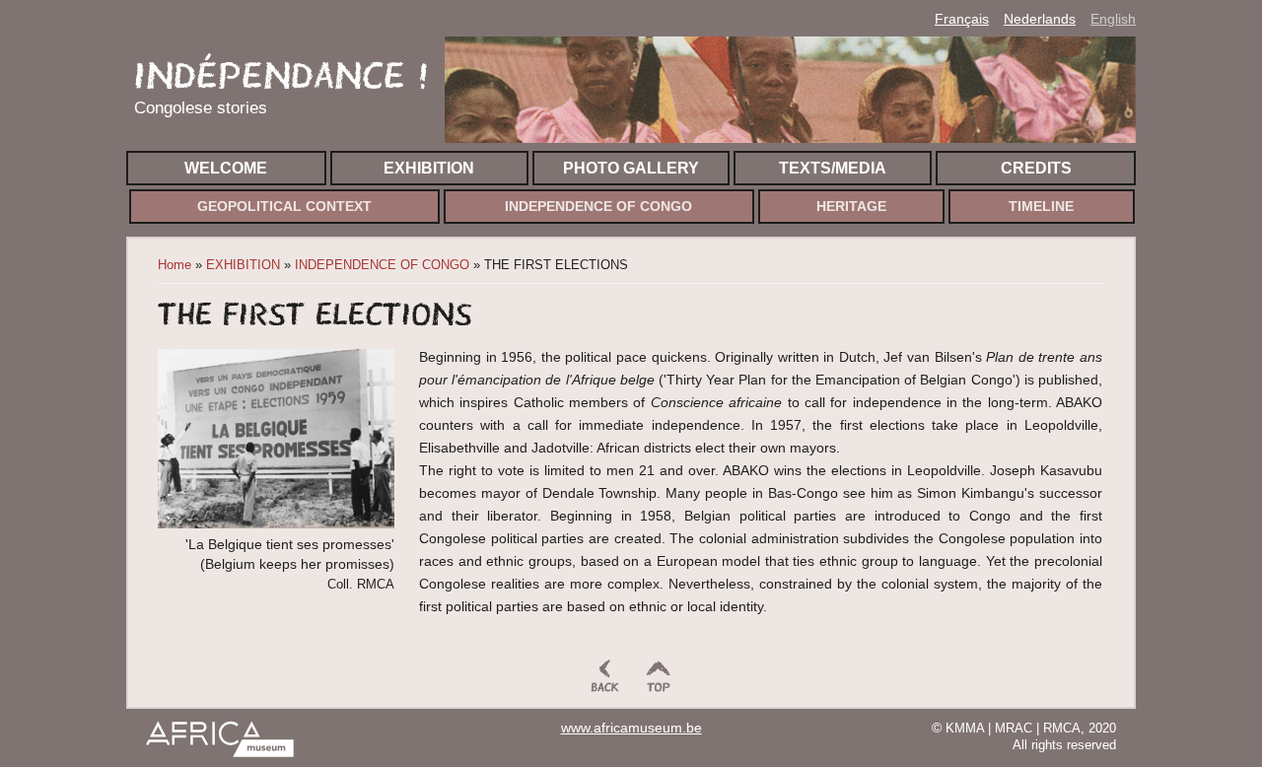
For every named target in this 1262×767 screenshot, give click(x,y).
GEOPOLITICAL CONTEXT (284, 206)
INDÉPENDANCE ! (281, 75)
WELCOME (225, 168)
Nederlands (1040, 19)
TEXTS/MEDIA (832, 168)
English (1113, 19)
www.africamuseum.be (631, 728)
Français (962, 19)
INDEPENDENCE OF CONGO (598, 206)
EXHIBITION (429, 168)
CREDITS (1036, 168)
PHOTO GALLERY (631, 168)
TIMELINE (1041, 206)
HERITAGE (851, 206)
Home (174, 264)
